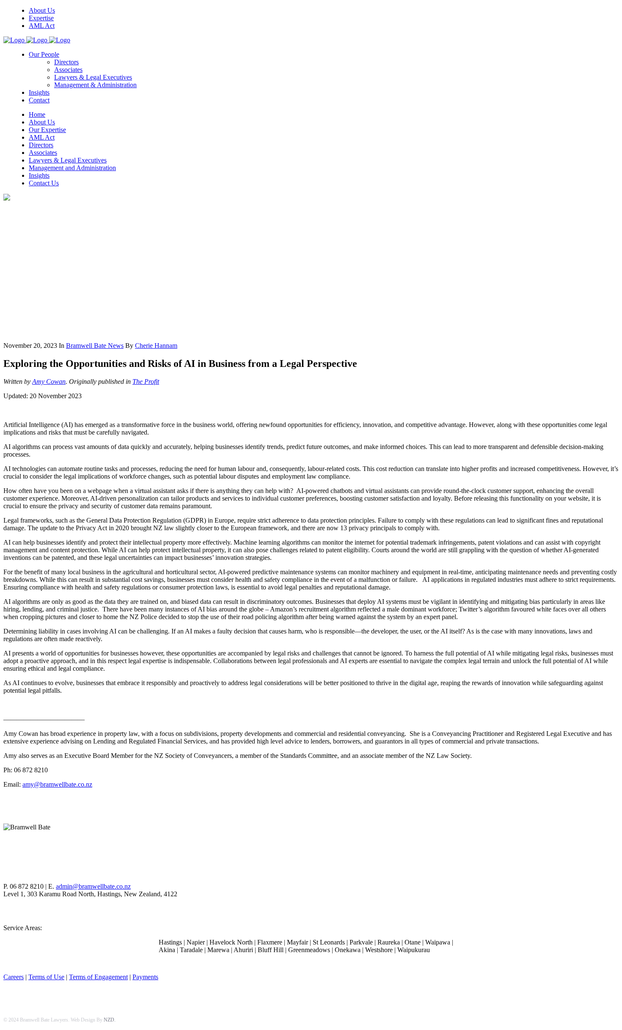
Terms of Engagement (98, 976)
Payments (145, 976)
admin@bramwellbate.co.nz (93, 886)
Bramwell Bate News (95, 345)
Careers (13, 976)
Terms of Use (46, 976)
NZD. (110, 1020)
